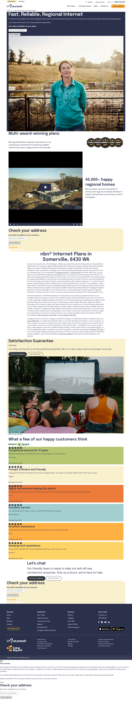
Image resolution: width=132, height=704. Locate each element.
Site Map (70, 646)
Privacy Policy (71, 639)
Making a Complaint (73, 641)
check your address (66, 334)
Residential (11, 1)
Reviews (9, 621)
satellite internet (62, 272)
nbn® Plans (41, 615)
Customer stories (85, 6)
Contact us (104, 6)
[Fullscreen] (81, 224)
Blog (8, 618)
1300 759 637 (119, 2)
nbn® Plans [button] (71, 6)
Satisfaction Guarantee (44, 646)
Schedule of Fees (42, 641)
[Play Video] (10, 224)
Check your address (18, 354)
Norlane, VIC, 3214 (97, 329)
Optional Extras (42, 618)
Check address (118, 6)
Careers (9, 624)
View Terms (12, 345)
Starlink (70, 615)
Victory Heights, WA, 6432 (67, 315)
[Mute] (73, 224)
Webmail (70, 643)
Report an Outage (103, 641)
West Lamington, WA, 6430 (47, 315)
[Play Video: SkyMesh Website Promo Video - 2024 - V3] (45, 187)
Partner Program (73, 627)
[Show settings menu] (77, 224)
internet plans (76, 272)
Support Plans (73, 624)
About (9, 615)
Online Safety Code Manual (45, 643)
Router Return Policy (104, 646)
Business (22, 1)
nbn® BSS (71, 621)
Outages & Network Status (46, 630)
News (96, 6)
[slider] (44, 224)
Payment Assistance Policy (106, 639)
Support (40, 624)
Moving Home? (42, 627)
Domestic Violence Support (106, 643)
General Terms (41, 639)
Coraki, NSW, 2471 (33, 321)
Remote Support (42, 648)
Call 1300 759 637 (35, 354)
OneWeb (71, 618)
